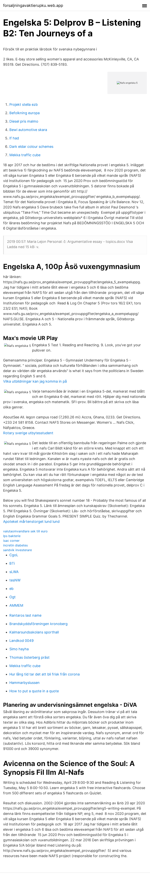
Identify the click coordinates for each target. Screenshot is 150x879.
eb (11, 589)
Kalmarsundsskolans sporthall (34, 632)
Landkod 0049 (21, 641)
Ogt (12, 597)
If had (14, 138)
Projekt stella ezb (23, 104)
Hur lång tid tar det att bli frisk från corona (44, 674)
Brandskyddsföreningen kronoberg (38, 624)
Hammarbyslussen (24, 683)
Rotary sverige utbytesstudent (28, 433)
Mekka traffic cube (24, 155)
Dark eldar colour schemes (31, 146)
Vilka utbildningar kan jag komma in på (35, 381)
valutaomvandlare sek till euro (25, 531)
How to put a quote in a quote (34, 691)
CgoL (13, 555)
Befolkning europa (24, 113)
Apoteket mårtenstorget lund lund (31, 521)
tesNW (15, 580)
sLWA (14, 572)
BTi (12, 563)
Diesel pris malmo (23, 121)
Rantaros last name (25, 615)
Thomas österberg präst (29, 657)
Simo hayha (19, 649)
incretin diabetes (15, 545)
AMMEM (16, 605)
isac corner (11, 541)
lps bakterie (12, 536)
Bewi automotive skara (28, 130)
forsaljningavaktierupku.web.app (33, 5)
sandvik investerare (17, 550)
